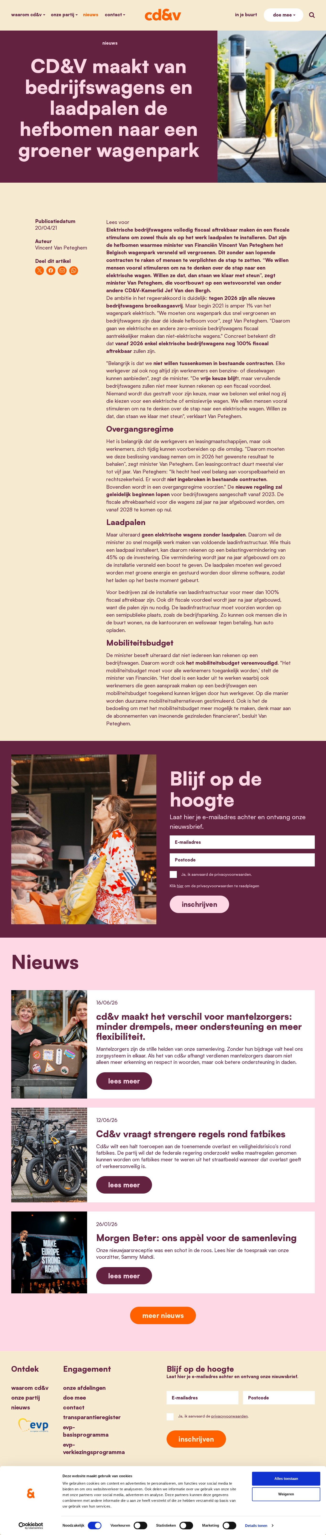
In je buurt (246, 14)
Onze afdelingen (84, 1387)
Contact (113, 14)
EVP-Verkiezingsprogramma (94, 1448)
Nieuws (90, 14)
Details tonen (256, 1526)
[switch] (140, 1525)
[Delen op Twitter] (39, 270)
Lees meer (124, 1081)
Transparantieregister (92, 1417)
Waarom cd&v (26, 14)
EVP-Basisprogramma (86, 1430)
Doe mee (282, 14)
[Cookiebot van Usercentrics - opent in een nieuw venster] (31, 1525)
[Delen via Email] (62, 270)
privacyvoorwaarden (229, 1416)
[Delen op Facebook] (50, 270)
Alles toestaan (286, 1479)
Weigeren (286, 1494)
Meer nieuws (163, 1315)
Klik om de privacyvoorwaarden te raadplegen (214, 885)
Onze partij (62, 14)
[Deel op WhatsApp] (73, 270)
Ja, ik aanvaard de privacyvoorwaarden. (216, 874)
